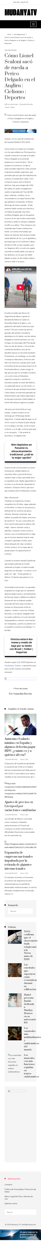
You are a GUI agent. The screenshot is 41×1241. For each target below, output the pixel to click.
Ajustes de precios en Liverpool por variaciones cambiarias (20, 806)
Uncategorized (11, 50)
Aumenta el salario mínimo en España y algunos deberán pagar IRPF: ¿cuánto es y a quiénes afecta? (20, 747)
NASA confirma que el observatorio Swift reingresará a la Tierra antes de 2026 (31, 945)
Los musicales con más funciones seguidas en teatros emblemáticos (31, 1066)
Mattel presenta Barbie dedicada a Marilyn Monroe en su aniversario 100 (30, 1008)
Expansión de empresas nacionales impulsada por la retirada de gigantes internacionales (19, 861)
